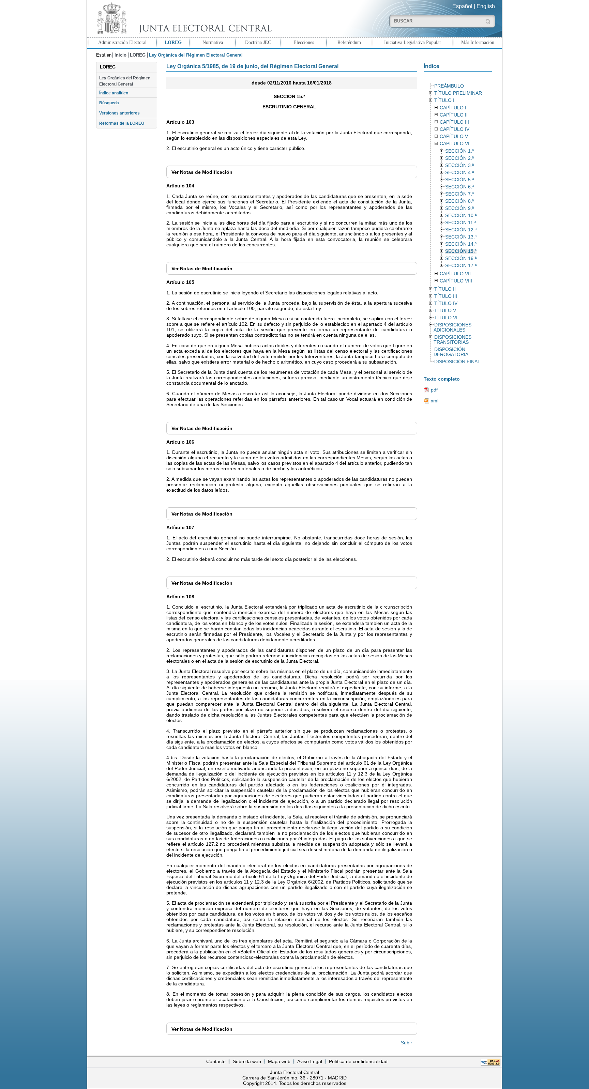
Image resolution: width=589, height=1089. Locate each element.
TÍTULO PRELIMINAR (458, 93)
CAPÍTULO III (454, 122)
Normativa (212, 42)
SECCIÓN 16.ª (461, 258)
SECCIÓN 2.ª (459, 158)
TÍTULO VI (445, 317)
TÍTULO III (445, 296)
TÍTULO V (445, 310)
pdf (434, 390)
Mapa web (279, 1061)
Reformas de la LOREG (121, 123)
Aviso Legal (309, 1061)
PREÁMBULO (449, 86)
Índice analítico (113, 93)
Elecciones (303, 42)
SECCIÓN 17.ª (461, 265)
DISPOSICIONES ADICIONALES (452, 327)
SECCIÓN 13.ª (461, 237)
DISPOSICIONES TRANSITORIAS (452, 340)
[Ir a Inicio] (182, 18)
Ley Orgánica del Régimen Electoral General (124, 81)
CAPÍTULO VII (455, 273)
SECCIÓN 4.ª (459, 172)
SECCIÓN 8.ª (459, 201)
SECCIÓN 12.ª (461, 229)
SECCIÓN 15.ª (461, 251)
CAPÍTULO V (454, 136)
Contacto (216, 1061)
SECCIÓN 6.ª (459, 186)
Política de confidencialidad (358, 1061)
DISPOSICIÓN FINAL (457, 361)
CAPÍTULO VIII (456, 280)
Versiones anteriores (119, 113)
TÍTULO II (445, 289)
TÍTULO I (444, 100)
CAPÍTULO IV (454, 129)
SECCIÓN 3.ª (459, 165)
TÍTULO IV (445, 303)
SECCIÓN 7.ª (459, 194)
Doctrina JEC (258, 42)
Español (462, 6)
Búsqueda (109, 103)
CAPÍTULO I (453, 107)
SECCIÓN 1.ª (459, 151)
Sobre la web (247, 1061)
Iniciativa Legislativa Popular (412, 42)
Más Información (477, 42)
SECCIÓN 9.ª (459, 208)
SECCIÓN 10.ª (461, 215)
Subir (406, 1042)
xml (434, 400)
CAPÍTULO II (454, 115)
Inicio (120, 55)
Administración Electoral (122, 42)
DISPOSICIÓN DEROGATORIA (451, 352)
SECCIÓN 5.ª (459, 179)
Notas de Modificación (201, 172)
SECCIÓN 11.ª (460, 222)
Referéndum (349, 42)
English (486, 6)
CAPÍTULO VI (454, 143)
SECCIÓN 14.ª (461, 244)
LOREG (173, 42)
